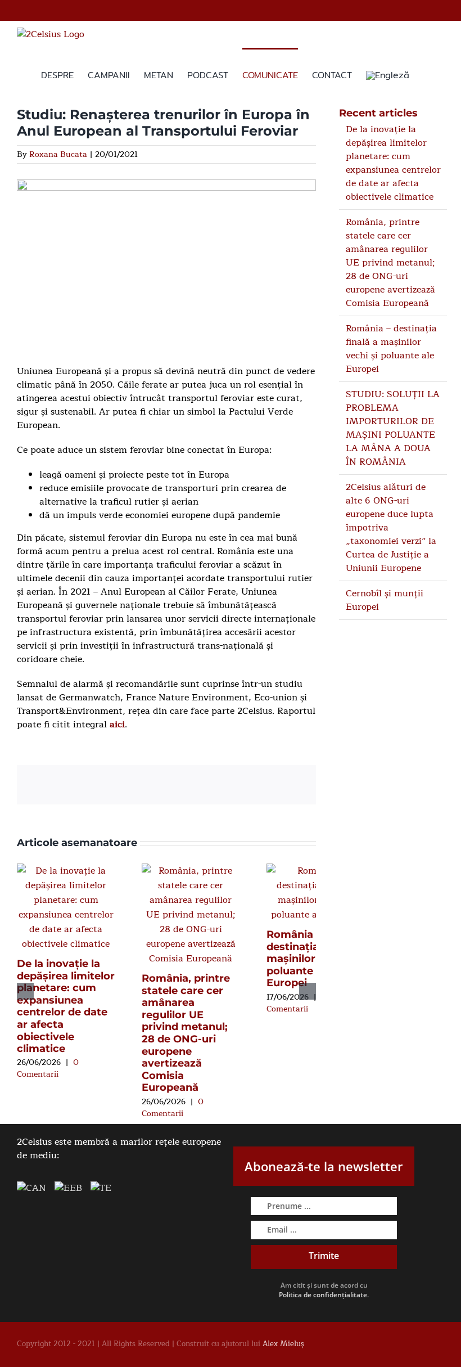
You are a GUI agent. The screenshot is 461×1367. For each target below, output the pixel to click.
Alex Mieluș (283, 1344)
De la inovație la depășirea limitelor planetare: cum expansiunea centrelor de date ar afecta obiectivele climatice (66, 1006)
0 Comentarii (48, 1068)
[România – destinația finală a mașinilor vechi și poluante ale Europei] (315, 871)
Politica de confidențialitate (323, 1294)
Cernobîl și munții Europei (384, 600)
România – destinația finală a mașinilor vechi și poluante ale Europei (312, 958)
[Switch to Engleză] (387, 74)
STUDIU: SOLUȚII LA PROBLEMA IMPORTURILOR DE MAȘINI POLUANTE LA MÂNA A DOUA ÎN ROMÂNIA (393, 428)
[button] (426, 74)
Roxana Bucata (58, 154)
